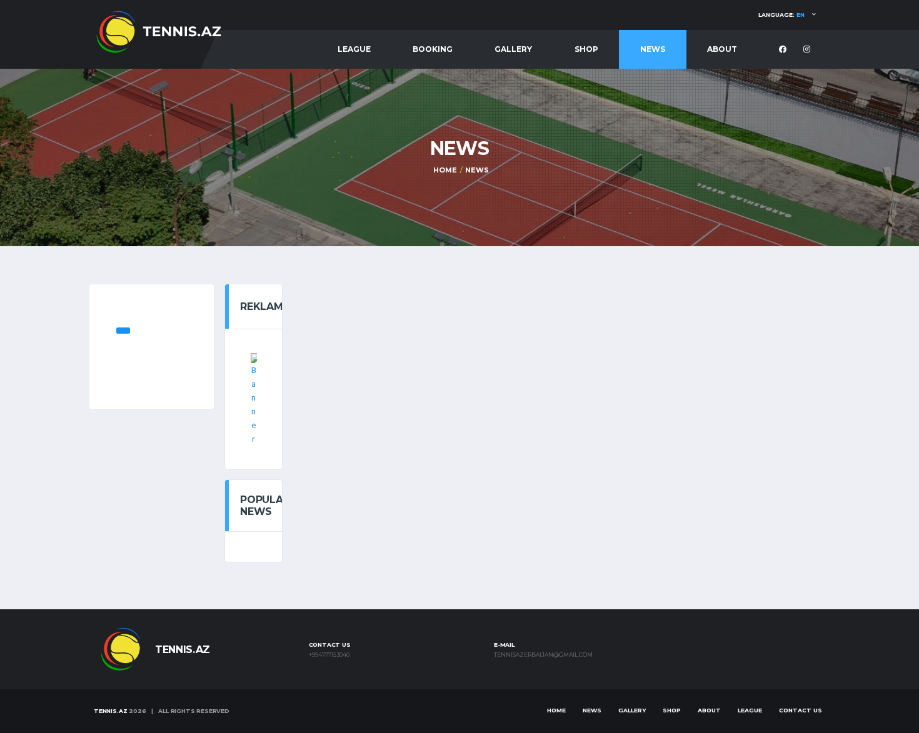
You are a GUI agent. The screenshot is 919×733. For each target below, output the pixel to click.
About (722, 49)
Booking (433, 49)
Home (444, 170)
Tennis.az (110, 710)
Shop (586, 49)
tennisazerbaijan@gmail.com (543, 655)
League (354, 49)
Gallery (513, 49)
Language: (781, 14)
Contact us (800, 710)
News (652, 49)
